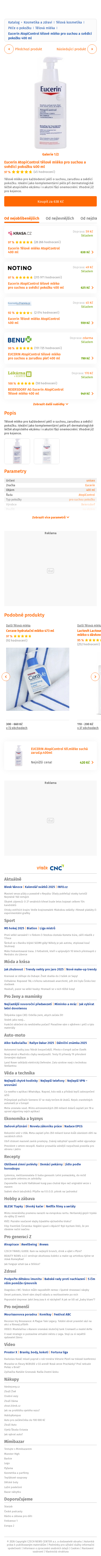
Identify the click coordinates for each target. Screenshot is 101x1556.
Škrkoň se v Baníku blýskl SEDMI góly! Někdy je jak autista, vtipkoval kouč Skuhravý (47, 944)
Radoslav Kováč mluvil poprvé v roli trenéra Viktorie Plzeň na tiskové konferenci (50, 1359)
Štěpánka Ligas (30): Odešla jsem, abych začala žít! (33, 1015)
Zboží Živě (10, 1391)
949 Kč (85, 394)
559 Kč (85, 323)
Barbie (8, 1458)
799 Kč (85, 358)
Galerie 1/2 (50, 154)
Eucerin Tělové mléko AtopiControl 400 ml (34, 250)
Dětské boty (11, 1482)
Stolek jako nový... (14, 1020)
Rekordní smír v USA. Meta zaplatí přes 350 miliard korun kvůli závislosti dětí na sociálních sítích (50, 1134)
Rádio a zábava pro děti (18, 1516)
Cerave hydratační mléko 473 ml (30, 630)
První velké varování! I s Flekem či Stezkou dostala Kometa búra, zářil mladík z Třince (49, 936)
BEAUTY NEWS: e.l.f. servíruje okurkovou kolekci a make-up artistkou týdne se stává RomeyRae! (49, 1257)
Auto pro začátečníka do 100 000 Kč (24, 1420)
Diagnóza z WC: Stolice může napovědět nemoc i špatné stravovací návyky (46, 1290)
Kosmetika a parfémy (16, 1473)
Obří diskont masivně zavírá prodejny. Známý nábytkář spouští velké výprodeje (50, 1141)
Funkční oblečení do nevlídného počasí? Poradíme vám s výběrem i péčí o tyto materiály (49, 1026)
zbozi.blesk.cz (12, 1406)
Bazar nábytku (12, 1492)
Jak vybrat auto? (13, 1434)
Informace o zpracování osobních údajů (45, 1548)
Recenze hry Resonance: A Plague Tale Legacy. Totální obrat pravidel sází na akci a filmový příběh (48, 1322)
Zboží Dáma (11, 1401)
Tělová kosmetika (69, 22)
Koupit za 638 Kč (51, 201)
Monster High (11, 1454)
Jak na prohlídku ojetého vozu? (22, 1410)
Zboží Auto (10, 1425)
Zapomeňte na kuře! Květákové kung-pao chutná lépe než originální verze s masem (47, 1184)
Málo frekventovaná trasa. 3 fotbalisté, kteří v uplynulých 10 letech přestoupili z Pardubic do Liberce (50, 952)
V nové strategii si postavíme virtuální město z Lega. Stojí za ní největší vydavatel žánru (44, 1335)
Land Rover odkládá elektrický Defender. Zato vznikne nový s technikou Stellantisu (45, 1064)
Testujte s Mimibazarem (18, 1449)
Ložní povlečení (13, 1487)
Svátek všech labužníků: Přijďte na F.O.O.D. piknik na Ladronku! (40, 1191)
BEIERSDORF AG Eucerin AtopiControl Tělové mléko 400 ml (35, 391)
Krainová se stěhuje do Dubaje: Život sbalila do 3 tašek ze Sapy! (41, 976)
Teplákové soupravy (15, 1477)
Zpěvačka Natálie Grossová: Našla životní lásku (31, 1372)
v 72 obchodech (16, 728)
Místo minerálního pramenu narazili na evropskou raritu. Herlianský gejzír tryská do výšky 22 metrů (50, 1214)
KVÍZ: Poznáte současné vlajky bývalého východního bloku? (37, 1221)
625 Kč (85, 288)
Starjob (8, 1506)
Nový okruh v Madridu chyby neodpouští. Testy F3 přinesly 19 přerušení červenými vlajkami (45, 1055)
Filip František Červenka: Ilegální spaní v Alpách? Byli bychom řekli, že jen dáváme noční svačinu (46, 1227)
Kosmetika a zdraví (38, 22)
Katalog (13, 22)
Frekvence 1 (11, 1521)
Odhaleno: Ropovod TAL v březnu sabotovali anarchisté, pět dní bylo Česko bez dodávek (50, 982)
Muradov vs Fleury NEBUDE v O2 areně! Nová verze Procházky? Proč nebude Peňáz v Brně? (47, 1365)
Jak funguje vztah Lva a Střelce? (22, 1264)
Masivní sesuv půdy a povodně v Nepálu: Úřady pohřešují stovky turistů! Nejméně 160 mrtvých (45, 895)
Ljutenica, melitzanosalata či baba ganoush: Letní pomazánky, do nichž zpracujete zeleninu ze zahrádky (45, 1176)
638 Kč (85, 252)
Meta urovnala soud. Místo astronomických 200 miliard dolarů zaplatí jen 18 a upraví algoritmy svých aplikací (48, 1109)
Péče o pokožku (19, 28)
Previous (6, 677)
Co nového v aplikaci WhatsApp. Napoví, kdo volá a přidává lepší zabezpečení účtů (49, 1093)
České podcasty (13, 1511)
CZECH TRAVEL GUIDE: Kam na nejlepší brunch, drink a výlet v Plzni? (43, 1251)
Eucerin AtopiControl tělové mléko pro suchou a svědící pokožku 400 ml (45, 164)
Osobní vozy (11, 1396)
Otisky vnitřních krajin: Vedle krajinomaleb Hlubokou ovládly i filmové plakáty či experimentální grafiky (50, 911)
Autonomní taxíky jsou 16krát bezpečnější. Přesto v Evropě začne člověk (45, 1049)
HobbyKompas (12, 1415)
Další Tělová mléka (18, 625)
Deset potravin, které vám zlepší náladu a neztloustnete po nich (41, 1294)
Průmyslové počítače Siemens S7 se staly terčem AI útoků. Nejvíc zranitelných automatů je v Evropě (48, 1101)
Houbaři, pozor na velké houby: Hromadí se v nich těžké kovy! (39, 989)
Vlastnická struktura (57, 1551)
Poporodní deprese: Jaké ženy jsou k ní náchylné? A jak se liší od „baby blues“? (49, 1299)
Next (95, 677)
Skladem (87, 236)
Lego (7, 1463)
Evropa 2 (9, 1526)
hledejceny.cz (12, 1387)
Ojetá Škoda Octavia (16, 1430)
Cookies (75, 1548)
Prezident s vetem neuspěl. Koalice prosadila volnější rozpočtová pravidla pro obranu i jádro (49, 1147)
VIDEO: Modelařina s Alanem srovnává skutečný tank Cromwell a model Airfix (48, 1329)
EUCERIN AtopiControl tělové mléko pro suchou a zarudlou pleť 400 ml (34, 356)
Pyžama (8, 1468)
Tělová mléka (45, 28)
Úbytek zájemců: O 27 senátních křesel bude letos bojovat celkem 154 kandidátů (44, 903)
